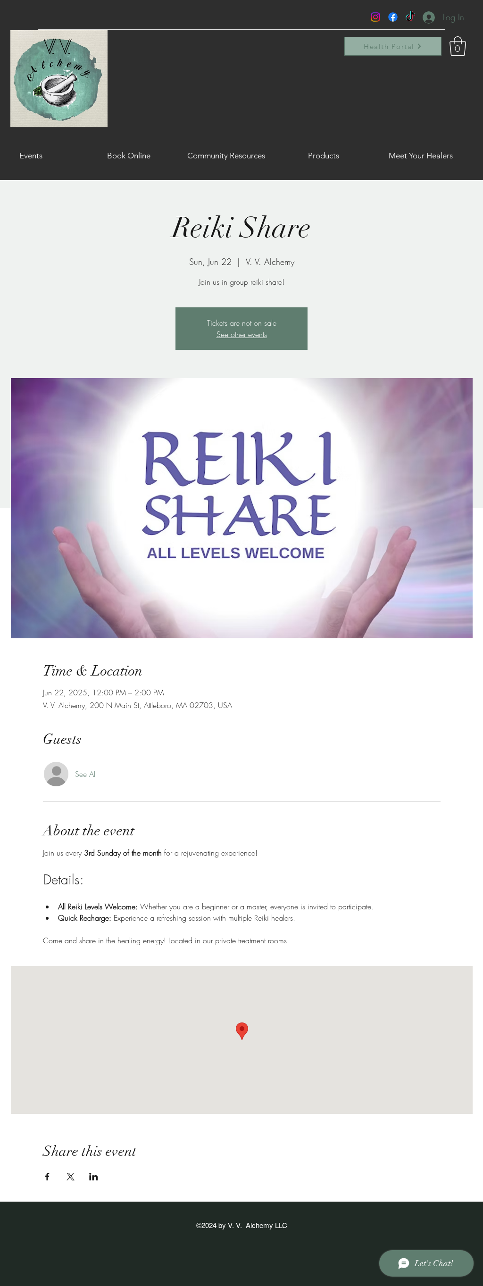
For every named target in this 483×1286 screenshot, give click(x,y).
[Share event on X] (70, 1176)
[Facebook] (393, 17)
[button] (458, 46)
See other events (242, 334)
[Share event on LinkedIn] (93, 1176)
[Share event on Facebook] (47, 1176)
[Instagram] (375, 17)
